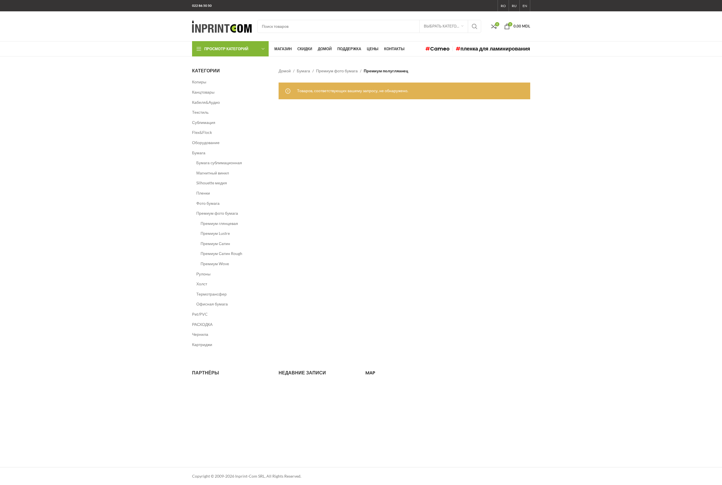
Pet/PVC (200, 314)
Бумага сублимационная (219, 162)
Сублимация (203, 122)
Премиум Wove (215, 263)
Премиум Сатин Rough (221, 253)
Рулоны (203, 273)
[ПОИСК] (474, 26)
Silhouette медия (211, 182)
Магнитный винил (212, 172)
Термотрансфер (211, 294)
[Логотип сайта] (222, 25)
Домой (285, 70)
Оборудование (206, 142)
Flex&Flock (202, 132)
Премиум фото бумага (217, 213)
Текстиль (200, 112)
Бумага (198, 152)
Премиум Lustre (215, 233)
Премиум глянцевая (219, 223)
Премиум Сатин (215, 243)
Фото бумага (208, 203)
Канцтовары (203, 92)
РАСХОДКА (202, 324)
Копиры (199, 81)
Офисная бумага (212, 303)
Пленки (203, 193)
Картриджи (202, 344)
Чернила (200, 334)
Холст (201, 283)
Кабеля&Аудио (206, 102)
